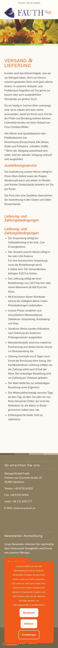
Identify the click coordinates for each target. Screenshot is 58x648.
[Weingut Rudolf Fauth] (24, 12)
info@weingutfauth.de (24, 508)
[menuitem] (45, 12)
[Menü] (49, 12)
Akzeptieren (29, 612)
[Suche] (45, 12)
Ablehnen (29, 624)
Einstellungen (29, 635)
